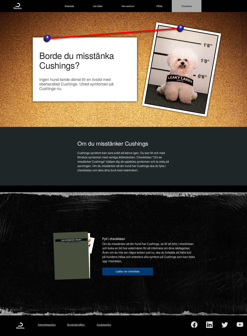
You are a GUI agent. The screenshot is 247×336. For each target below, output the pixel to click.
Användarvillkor (76, 324)
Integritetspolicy (47, 324)
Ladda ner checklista (127, 271)
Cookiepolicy (104, 324)
